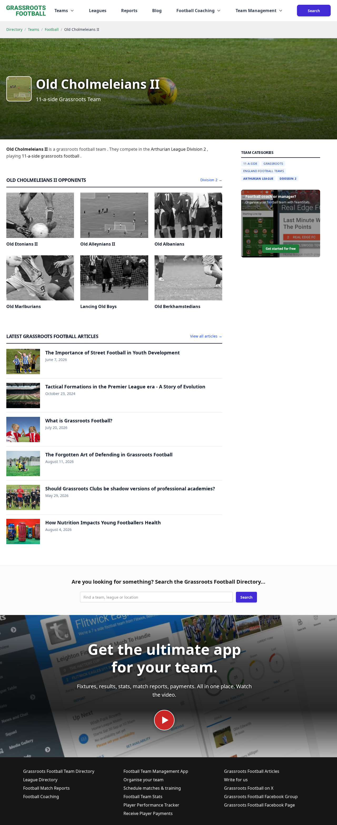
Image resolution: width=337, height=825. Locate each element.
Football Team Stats (142, 796)
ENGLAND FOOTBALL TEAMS (263, 171)
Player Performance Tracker (151, 805)
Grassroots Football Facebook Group (261, 796)
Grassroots (273, 163)
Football (52, 29)
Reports (129, 10)
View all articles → (206, 336)
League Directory (40, 780)
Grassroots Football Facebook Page (259, 805)
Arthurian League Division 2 (179, 149)
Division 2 (288, 178)
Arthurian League (258, 178)
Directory (14, 29)
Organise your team (143, 780)
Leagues (97, 10)
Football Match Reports (46, 788)
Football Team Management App (155, 771)
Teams (33, 29)
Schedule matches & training (152, 788)
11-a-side (31, 156)
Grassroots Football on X (248, 788)
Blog (157, 10)
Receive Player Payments (148, 813)
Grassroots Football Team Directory (58, 771)
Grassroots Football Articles (251, 771)
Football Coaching (41, 796)
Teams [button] (61, 10)
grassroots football (60, 156)
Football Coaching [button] (195, 10)
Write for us (236, 780)
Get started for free (281, 249)
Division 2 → (211, 179)
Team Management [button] (256, 10)
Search (314, 10)
